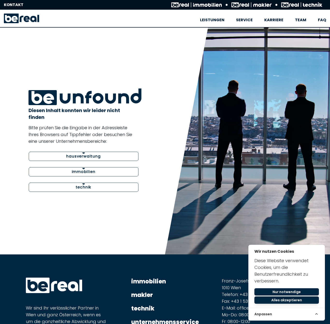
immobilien (148, 281)
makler (142, 295)
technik (142, 308)
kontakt (13, 4)
